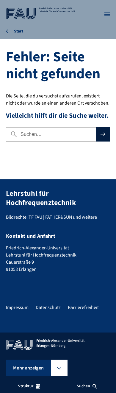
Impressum (17, 307)
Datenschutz (48, 307)
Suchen (83, 386)
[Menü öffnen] (107, 14)
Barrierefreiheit (83, 307)
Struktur (25, 386)
